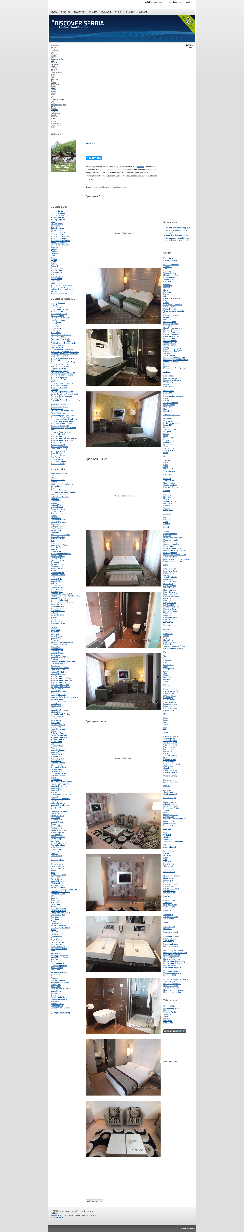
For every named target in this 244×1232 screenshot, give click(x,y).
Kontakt (143, 12)
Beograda (140, 167)
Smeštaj (65, 12)
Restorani (79, 12)
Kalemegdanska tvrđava (95, 176)
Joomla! (54, 1215)
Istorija (130, 12)
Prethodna (90, 1201)
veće (160, 2)
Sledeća (99, 1201)
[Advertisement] (65, 188)
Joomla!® (191, 1228)
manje (188, 2)
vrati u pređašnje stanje (174, 2)
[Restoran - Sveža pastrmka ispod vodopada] (63, 171)
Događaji (106, 12)
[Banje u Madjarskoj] (60, 1013)
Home (54, 12)
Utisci (118, 12)
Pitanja (93, 12)
